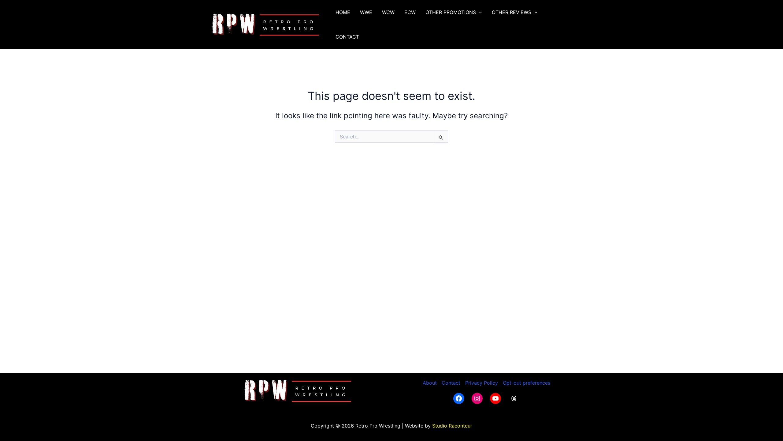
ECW (410, 12)
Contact (451, 383)
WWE (366, 12)
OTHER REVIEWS (511, 12)
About (430, 383)
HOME (343, 12)
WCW (388, 12)
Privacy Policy (481, 383)
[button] (479, 12)
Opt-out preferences (526, 383)
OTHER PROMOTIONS (450, 12)
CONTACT (347, 37)
